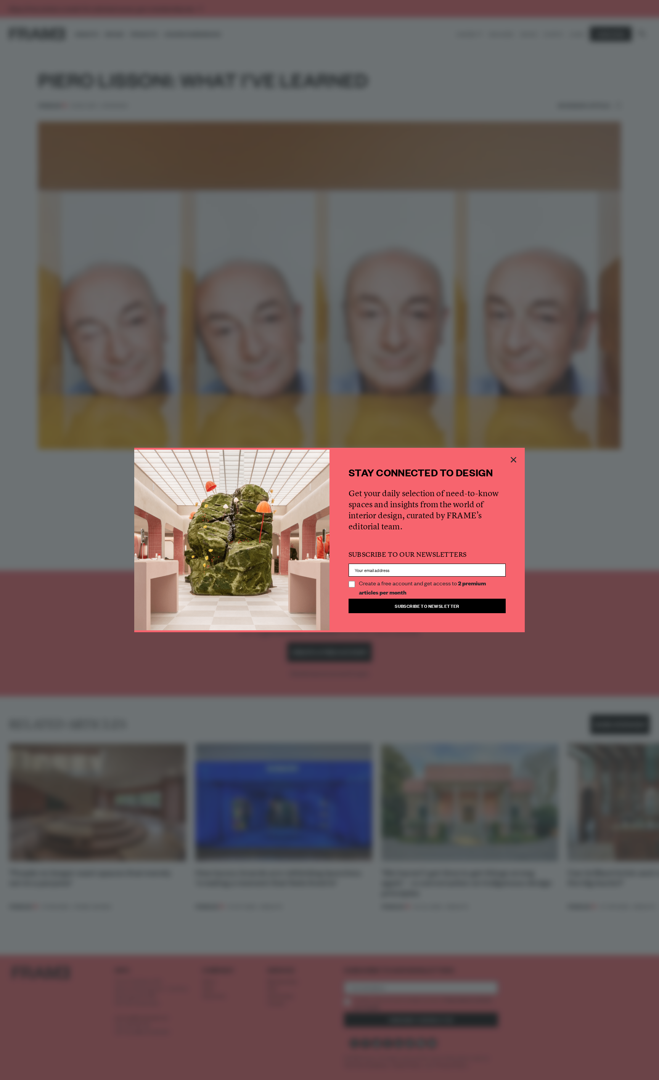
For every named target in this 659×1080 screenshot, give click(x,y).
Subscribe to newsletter (427, 605)
